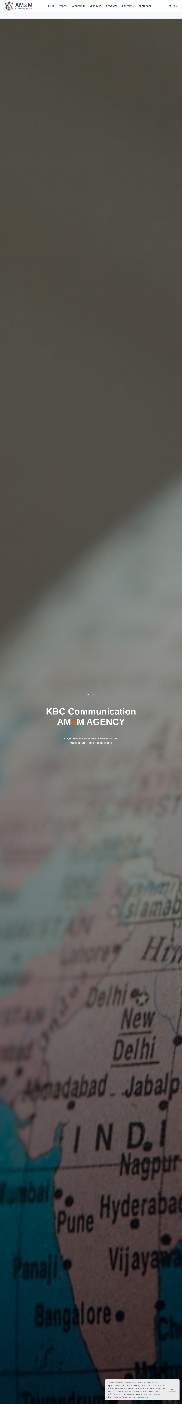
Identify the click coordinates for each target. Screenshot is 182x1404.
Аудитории (78, 6)
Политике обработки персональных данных (128, 1397)
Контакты (128, 6)
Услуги (63, 6)
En (170, 6)
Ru (175, 6)
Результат (111, 6)
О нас (51, 6)
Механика (95, 6)
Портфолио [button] (145, 6)
